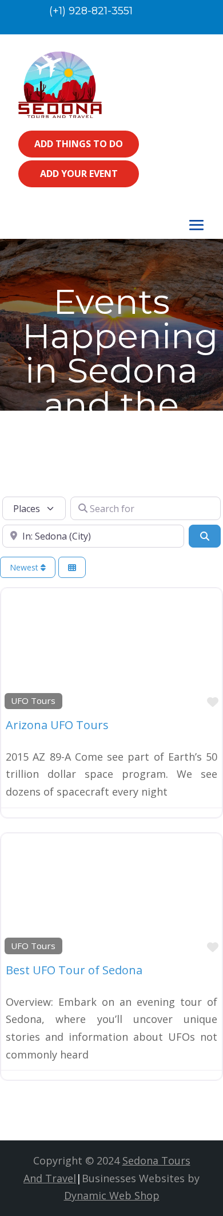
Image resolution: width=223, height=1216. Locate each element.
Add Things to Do (78, 143)
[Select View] (72, 567)
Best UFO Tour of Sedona (74, 970)
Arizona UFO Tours (57, 725)
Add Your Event (79, 173)
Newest (25, 567)
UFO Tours (33, 700)
